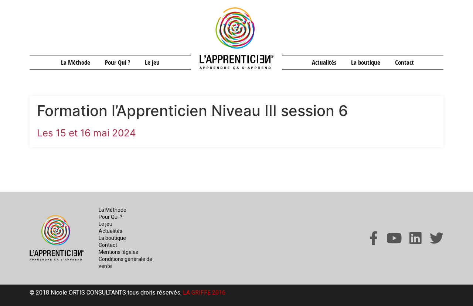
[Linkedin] (415, 238)
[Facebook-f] (373, 238)
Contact (404, 62)
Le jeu (152, 62)
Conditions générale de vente (125, 262)
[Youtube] (394, 238)
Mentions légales (118, 252)
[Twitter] (436, 238)
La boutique (365, 62)
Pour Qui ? (117, 62)
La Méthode (75, 62)
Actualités (324, 62)
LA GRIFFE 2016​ (204, 292)
